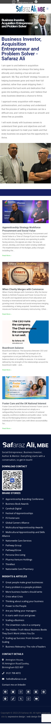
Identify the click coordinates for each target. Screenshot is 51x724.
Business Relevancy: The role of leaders (26, 646)
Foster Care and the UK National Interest (24, 403)
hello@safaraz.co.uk (25, 3)
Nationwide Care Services (19, 540)
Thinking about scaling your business (25, 601)
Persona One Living (15, 554)
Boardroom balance (13, 347)
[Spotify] (36, 7)
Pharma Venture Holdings (19, 559)
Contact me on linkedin (14, 684)
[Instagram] (21, 692)
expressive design (16, 716)
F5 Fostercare (12, 518)
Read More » (6, 255)
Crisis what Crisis (14, 596)
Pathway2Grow (13, 550)
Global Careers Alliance (17, 522)
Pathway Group (13, 545)
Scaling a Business (15, 620)
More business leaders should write (24, 591)
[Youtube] (36, 28)
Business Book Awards (17, 503)
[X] (36, 17)
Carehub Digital (13, 508)
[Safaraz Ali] (23, 8)
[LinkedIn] (28, 692)
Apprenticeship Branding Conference (25, 499)
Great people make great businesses (24, 582)
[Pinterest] (36, 2)
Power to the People (16, 606)
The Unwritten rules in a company (23, 624)
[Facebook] (5, 692)
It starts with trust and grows (20, 615)
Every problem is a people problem (23, 587)
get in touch (26, 459)
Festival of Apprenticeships (19, 513)
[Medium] (36, 692)
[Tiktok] (36, 12)
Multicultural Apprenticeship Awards (24, 527)
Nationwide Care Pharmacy (19, 569)
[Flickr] (13, 692)
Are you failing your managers (21, 610)
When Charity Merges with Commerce (23, 289)
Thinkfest (10, 564)
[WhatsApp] (36, 23)
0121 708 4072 (13, 673)
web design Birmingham (38, 716)
